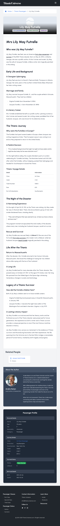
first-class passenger (42, 54)
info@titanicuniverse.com (29, 501)
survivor (9, 57)
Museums (44, 500)
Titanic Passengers (20, 11)
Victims (6, 509)
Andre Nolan (11, 389)
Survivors (7, 512)
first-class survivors (19, 238)
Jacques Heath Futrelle (19, 358)
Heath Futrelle (22, 240)
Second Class (8, 500)
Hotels (43, 497)
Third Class (7, 502)
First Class (7, 497)
